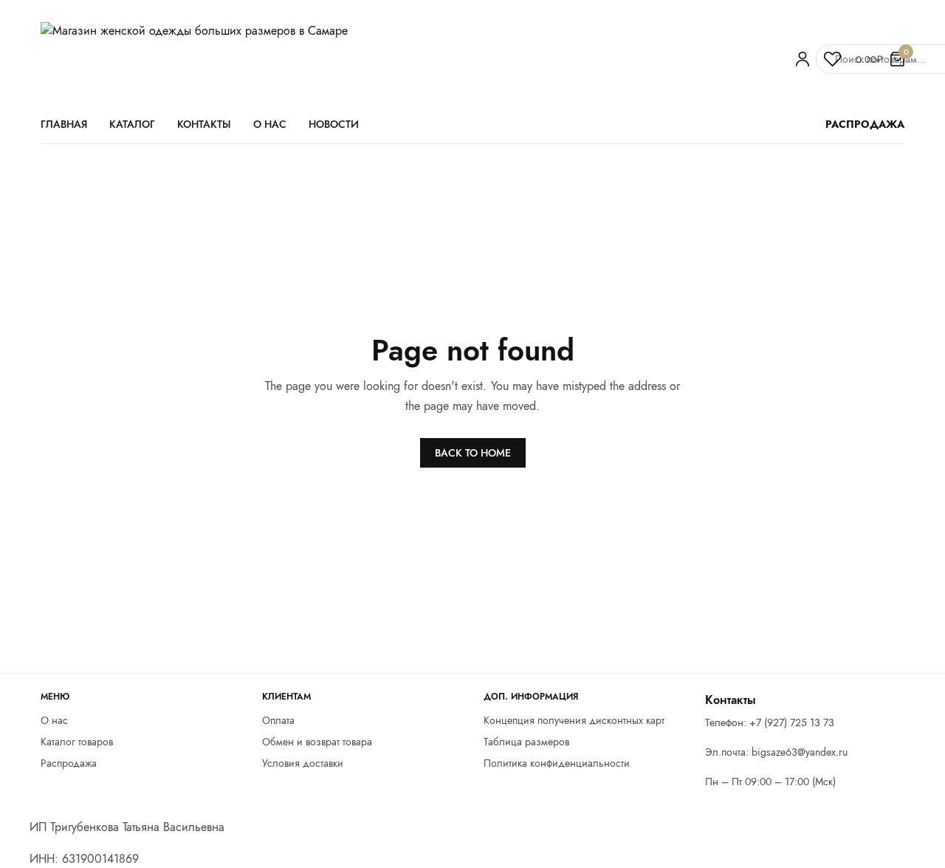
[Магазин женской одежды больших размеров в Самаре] (410, 59)
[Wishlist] (832, 59)
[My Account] (802, 59)
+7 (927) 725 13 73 (791, 723)
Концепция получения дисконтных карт (574, 720)
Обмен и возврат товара (317, 741)
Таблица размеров (526, 741)
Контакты (204, 124)
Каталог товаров (77, 741)
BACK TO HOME (473, 452)
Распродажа (69, 763)
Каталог (132, 124)
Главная (64, 124)
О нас (269, 124)
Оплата (278, 720)
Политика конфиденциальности (557, 763)
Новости (334, 124)
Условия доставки (302, 763)
